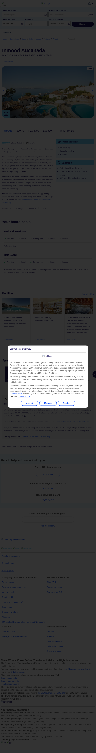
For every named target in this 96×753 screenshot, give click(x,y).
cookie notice (16, 394)
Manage (48, 403)
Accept (29, 403)
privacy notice (24, 396)
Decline (66, 403)
